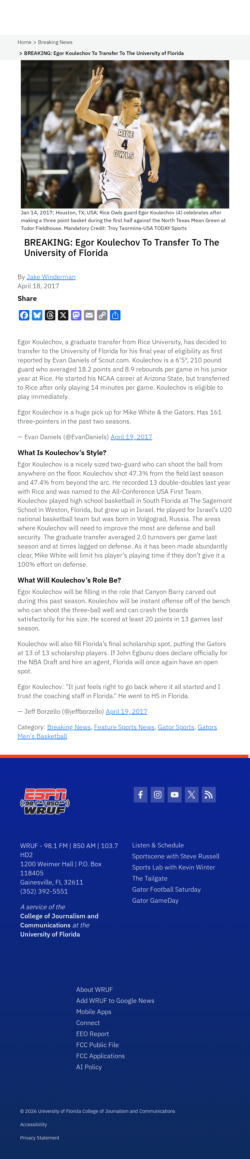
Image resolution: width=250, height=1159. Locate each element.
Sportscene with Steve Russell (175, 856)
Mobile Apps (94, 1011)
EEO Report (92, 1033)
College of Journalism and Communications (59, 920)
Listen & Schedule (158, 845)
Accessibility (33, 1124)
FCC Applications (100, 1055)
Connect (88, 1022)
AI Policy (89, 1066)
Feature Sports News (124, 726)
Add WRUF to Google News (115, 1000)
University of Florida (50, 934)
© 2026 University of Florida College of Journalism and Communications (97, 1111)
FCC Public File (97, 1044)
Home (25, 42)
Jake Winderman (51, 276)
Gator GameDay (155, 900)
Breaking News (55, 42)
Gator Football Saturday (166, 889)
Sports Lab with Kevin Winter (173, 867)
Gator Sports (176, 726)
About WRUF (94, 989)
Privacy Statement (39, 1138)
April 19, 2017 (131, 436)
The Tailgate (150, 878)
